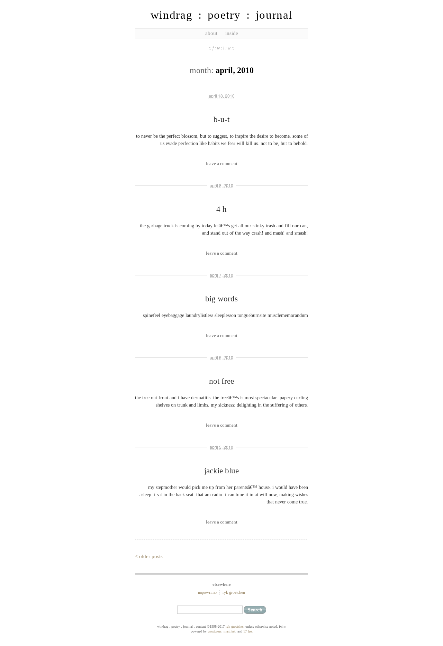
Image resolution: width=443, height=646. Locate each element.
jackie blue (221, 470)
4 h (221, 209)
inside (231, 33)
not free (221, 381)
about (211, 33)
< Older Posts (149, 556)
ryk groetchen (234, 592)
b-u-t (221, 119)
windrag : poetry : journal (221, 15)
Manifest (229, 631)
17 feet (248, 631)
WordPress (215, 631)
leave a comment (221, 163)
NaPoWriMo (207, 592)
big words (221, 298)
